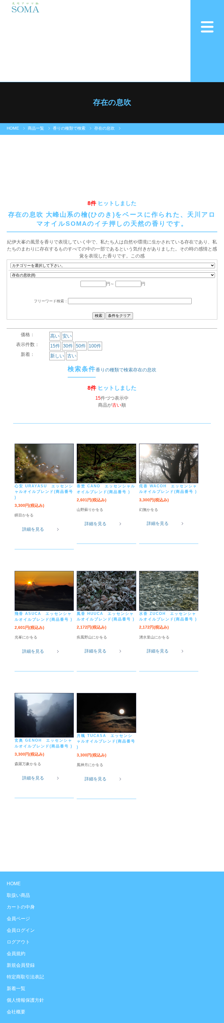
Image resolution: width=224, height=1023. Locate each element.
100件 (95, 345)
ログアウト (18, 941)
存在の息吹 (104, 128)
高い (55, 336)
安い (67, 336)
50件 (81, 345)
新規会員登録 (21, 965)
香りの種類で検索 (69, 128)
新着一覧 (16, 988)
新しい (57, 355)
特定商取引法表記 (25, 976)
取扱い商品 (18, 895)
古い (71, 355)
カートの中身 (21, 906)
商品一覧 (36, 128)
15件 (55, 345)
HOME (13, 128)
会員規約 (16, 953)
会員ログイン (21, 930)
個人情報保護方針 (25, 1000)
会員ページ (18, 918)
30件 (68, 345)
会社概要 (16, 1011)
